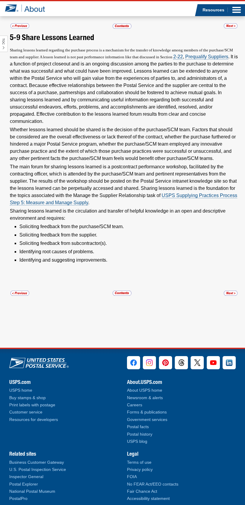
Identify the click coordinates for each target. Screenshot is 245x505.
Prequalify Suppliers (206, 56)
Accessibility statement (148, 498)
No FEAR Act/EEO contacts (152, 484)
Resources (213, 9)
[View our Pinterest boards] (165, 362)
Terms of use (139, 462)
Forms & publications (147, 412)
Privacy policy (140, 469)
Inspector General (26, 477)
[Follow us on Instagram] (149, 362)
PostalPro (18, 498)
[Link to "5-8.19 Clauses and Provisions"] (19, 26)
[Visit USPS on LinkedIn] (229, 362)
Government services (147, 419)
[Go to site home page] (29, 8)
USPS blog (137, 441)
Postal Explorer (23, 484)
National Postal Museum (32, 491)
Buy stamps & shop (27, 398)
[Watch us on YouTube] (213, 362)
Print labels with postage (32, 405)
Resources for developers (33, 419)
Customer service (25, 412)
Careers (134, 405)
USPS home (20, 390)
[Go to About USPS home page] (39, 361)
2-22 (178, 56)
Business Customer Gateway (36, 462)
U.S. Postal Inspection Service (37, 469)
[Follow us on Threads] (181, 362)
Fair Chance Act (142, 491)
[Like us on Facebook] (133, 362)
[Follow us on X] (197, 362)
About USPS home (144, 390)
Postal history (139, 434)
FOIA (132, 477)
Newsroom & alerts (145, 398)
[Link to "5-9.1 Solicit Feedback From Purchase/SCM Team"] (231, 26)
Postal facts (138, 427)
